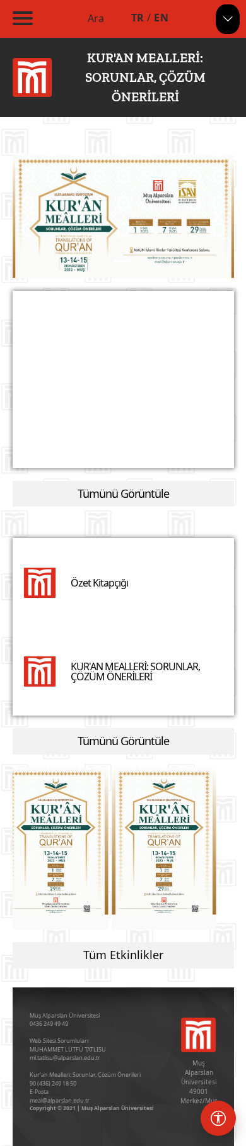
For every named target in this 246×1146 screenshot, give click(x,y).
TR (137, 18)
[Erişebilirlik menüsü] (218, 1118)
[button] (29, 217)
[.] (56, 841)
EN (161, 18)
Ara (96, 18)
